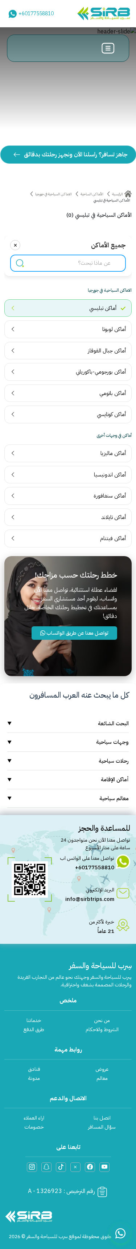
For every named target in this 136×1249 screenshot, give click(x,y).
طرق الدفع (34, 1029)
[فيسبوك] (90, 1167)
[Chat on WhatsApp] (120, 1233)
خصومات (34, 1127)
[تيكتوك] (61, 1167)
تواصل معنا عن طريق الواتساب (76, 633)
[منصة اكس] (75, 1167)
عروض (101, 1069)
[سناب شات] (46, 1167)
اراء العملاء (34, 1118)
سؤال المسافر (102, 1127)
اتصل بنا (102, 1118)
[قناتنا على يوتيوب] (104, 1167)
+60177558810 (36, 13)
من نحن (102, 1020)
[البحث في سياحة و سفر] (20, 263)
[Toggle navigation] (108, 48)
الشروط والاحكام (102, 1029)
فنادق (34, 1069)
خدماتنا (33, 1020)
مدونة (34, 1078)
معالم (102, 1078)
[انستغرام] (32, 1167)
